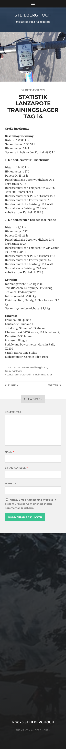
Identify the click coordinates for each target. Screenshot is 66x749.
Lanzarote (13, 374)
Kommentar (13, 412)
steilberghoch (33, 15)
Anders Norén (40, 730)
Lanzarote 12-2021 (18, 367)
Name (9, 451)
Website (10, 483)
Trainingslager (13, 371)
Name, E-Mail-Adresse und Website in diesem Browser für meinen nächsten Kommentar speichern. (30, 503)
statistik (26, 374)
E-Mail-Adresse (16, 467)
